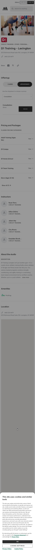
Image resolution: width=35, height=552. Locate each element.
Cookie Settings (17, 546)
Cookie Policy (18, 549)
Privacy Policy (15, 537)
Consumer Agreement (20, 535)
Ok (17, 541)
